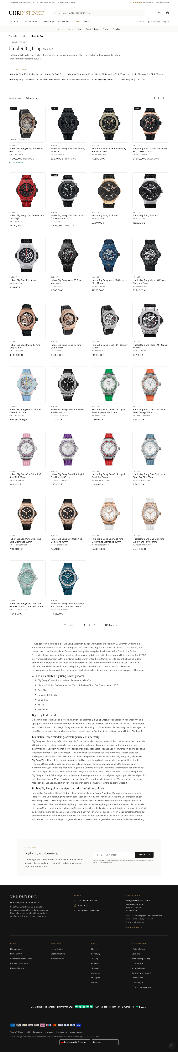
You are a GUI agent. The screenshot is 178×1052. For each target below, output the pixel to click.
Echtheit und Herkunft (141, 973)
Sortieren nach (15, 98)
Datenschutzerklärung (146, 860)
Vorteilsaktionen (139, 968)
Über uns (136, 954)
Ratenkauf (95, 963)
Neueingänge (48, 21)
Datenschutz (37, 1032)
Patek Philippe (92, 29)
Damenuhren (16, 954)
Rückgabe (95, 977)
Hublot (24, 36)
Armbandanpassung (141, 958)
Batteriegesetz (61, 1032)
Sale (78, 21)
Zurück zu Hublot (18, 41)
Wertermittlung (57, 958)
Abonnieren (144, 854)
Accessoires (64, 21)
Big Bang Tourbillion (42, 760)
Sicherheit (95, 949)
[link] (67, 625)
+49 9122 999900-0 (87, 900)
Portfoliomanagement (141, 987)
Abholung (95, 973)
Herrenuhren (16, 949)
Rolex (80, 29)
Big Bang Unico (99, 719)
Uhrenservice (137, 963)
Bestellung (95, 954)
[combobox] (99, 13)
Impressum (49, 1032)
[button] (167, 13)
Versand (95, 968)
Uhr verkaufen (31, 21)
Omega (105, 29)
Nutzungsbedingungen (104, 862)
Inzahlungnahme (58, 954)
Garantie (95, 982)
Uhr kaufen (14, 21)
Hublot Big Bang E (133, 731)
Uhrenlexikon (137, 977)
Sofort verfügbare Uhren (21, 958)
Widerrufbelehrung (16, 1032)
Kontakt (140, 21)
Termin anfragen (132, 927)
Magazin (87, 21)
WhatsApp (82, 905)
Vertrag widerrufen (76, 1032)
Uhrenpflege (137, 982)
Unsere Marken (17, 968)
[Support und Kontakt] (172, 1046)
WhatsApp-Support (160, 21)
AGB (28, 1032)
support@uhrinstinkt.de (88, 910)
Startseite (13, 36)
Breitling (116, 29)
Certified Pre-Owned (19, 963)
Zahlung (94, 958)
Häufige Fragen (138, 949)
